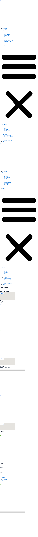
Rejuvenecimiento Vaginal (8, 40)
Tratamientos (4, 29)
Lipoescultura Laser (7, 39)
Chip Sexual (6, 42)
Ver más (1, 355)
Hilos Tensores (6, 35)
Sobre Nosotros (5, 28)
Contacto (3, 45)
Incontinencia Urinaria (8, 140)
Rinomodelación (7, 36)
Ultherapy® (6, 33)
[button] (19, 85)
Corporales (5, 134)
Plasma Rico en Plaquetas (8, 41)
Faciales (4, 30)
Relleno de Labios (7, 34)
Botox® (5, 128)
